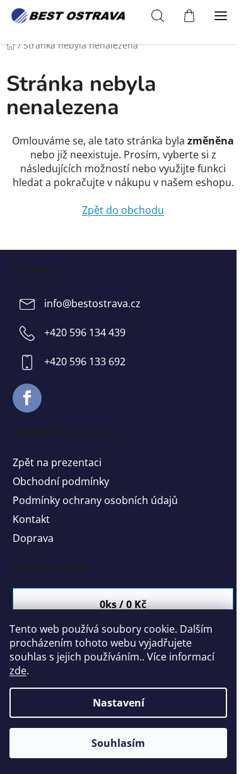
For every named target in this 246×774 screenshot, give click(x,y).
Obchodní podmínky (61, 481)
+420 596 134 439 (85, 332)
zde (17, 670)
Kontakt (31, 519)
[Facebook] (27, 398)
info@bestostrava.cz (92, 303)
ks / (123, 604)
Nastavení (118, 703)
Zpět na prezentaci (57, 462)
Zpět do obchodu (123, 210)
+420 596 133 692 (85, 361)
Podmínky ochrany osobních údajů (95, 500)
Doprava (33, 538)
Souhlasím (118, 743)
